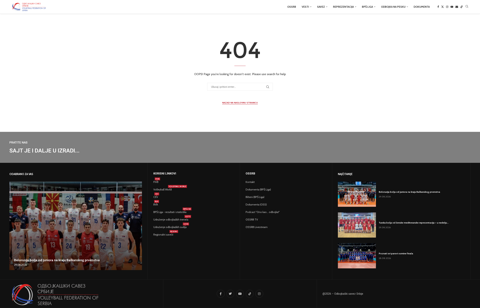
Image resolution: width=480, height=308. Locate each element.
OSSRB (291, 6)
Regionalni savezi (163, 234)
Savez (321, 6)
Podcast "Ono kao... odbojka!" (263, 212)
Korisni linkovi (164, 173)
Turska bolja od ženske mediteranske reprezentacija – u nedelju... (413, 222)
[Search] (467, 6)
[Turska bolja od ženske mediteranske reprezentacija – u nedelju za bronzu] (357, 225)
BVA (155, 204)
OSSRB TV (252, 219)
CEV (155, 197)
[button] (12, 226)
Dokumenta (422, 6)
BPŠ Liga (367, 6)
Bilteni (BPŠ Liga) (255, 197)
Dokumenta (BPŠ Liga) (258, 189)
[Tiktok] (461, 6)
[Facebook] (438, 6)
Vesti (305, 6)
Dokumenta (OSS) (256, 204)
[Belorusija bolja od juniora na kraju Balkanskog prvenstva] (75, 226)
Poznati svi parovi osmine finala (396, 253)
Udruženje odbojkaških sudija (170, 227)
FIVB (155, 182)
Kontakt (250, 182)
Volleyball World (162, 189)
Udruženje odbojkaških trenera (170, 219)
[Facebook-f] (221, 294)
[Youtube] (451, 6)
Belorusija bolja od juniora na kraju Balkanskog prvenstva (57, 260)
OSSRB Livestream (257, 227)
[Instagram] (447, 6)
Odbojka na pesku (393, 6)
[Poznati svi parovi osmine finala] (357, 255)
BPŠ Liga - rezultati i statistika (169, 212)
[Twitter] (442, 6)
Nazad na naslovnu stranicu (240, 102)
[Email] (456, 6)
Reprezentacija (343, 6)
